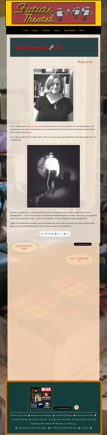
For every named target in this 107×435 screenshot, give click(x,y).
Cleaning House (64, 415)
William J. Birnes (65, 424)
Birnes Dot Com (19, 415)
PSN (82, 30)
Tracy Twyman (33, 126)
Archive (46, 30)
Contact (85, 428)
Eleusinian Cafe (84, 415)
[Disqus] (53, 295)
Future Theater (40, 419)
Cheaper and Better (41, 415)
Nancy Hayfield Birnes (65, 428)
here (29, 132)
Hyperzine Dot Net (61, 419)
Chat (25, 30)
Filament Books (20, 419)
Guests (35, 30)
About (57, 30)
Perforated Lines (83, 419)
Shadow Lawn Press (41, 424)
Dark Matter (69, 30)
